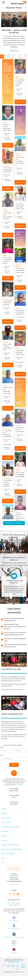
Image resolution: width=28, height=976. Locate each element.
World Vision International (11, 849)
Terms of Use (13, 965)
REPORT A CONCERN (7, 853)
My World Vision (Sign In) (10, 827)
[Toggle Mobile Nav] (4, 2)
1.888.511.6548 (14, 876)
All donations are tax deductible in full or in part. (16, 961)
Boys (18, 903)
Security (4, 965)
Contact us (14, 884)
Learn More (19, 102)
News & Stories (6, 822)
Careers (4, 836)
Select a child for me (14, 905)
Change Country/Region (10, 844)
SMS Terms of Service (17, 967)
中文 (2, 862)
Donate (4, 809)
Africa (9, 903)
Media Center (6, 818)
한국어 (3, 858)
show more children (13, 523)
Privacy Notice (8, 965)
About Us (4, 813)
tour (8, 738)
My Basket (4, 831)
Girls (14, 903)
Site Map (4, 840)
